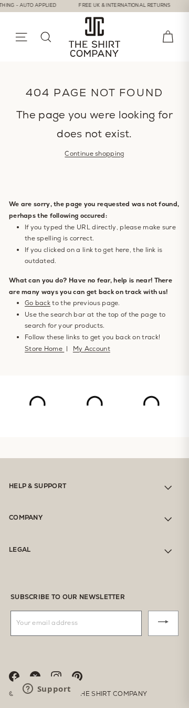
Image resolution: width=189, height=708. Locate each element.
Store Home (44, 349)
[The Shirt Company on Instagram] (61, 675)
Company (26, 517)
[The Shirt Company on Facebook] (19, 675)
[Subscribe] (163, 623)
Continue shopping (94, 153)
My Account (91, 349)
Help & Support (37, 486)
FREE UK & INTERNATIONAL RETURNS (120, 5)
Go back (37, 303)
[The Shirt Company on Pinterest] (82, 675)
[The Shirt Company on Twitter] (40, 675)
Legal (20, 549)
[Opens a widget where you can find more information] (46, 689)
